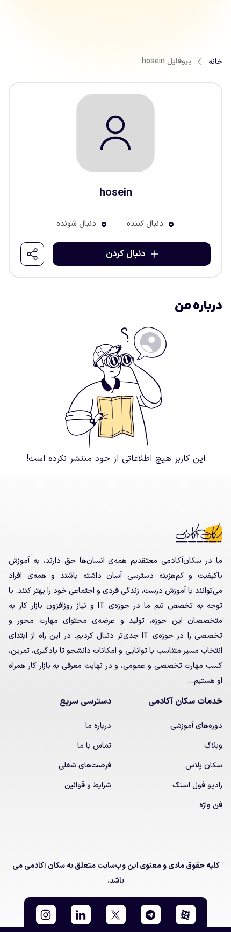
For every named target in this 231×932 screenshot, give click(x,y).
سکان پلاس (203, 765)
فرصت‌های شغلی (85, 765)
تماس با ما (94, 745)
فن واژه (210, 805)
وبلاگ (213, 745)
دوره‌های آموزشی (196, 726)
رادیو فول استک (197, 785)
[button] (186, 914)
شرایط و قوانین (87, 785)
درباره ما (98, 726)
